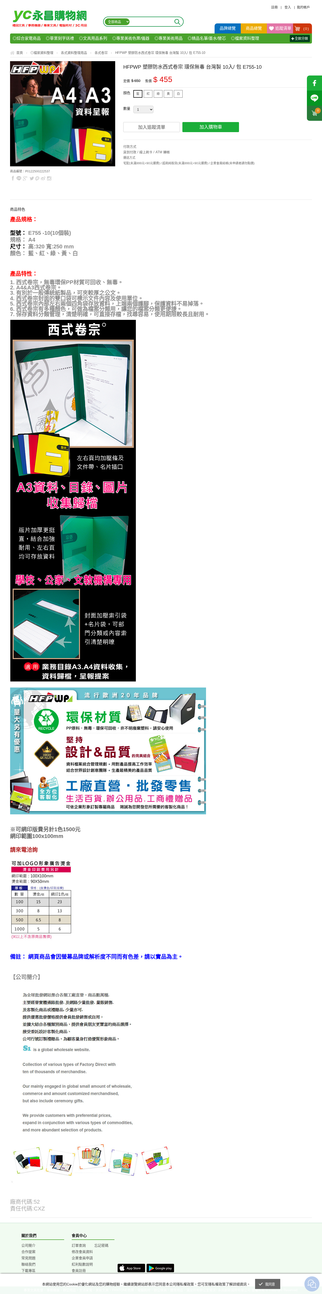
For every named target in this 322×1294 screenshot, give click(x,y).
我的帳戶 (303, 7)
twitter (31, 178)
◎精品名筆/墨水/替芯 (207, 38)
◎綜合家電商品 (27, 38)
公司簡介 (28, 1245)
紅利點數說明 (82, 1264)
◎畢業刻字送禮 (60, 38)
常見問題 (28, 1258)
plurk (37, 178)
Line (314, 98)
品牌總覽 (228, 28)
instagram (49, 178)
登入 (288, 7)
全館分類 (301, 38)
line (18, 178)
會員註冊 (79, 1271)
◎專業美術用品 (168, 38)
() (306, 29)
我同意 (270, 1284)
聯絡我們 (28, 1264)
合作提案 (28, 1252)
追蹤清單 (283, 28)
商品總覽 (254, 28)
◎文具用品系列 (93, 38)
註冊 (274, 7)
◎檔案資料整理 (245, 38)
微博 (43, 178)
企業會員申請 (82, 1258)
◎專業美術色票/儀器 (130, 38)
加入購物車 (210, 127)
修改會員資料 (82, 1252)
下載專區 (28, 1271)
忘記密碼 (101, 1245)
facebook (314, 83)
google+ (25, 178)
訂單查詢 (79, 1245)
